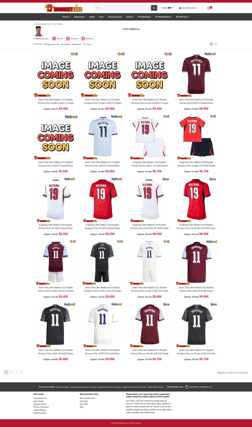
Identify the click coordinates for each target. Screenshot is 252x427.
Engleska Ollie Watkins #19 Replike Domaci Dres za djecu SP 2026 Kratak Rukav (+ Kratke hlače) (149, 164)
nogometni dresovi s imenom (134, 387)
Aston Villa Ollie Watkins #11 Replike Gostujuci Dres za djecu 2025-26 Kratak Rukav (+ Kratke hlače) (102, 289)
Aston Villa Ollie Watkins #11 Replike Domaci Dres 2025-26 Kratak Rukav (196, 289)
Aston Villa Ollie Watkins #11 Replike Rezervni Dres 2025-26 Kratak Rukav (102, 352)
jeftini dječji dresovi (156, 387)
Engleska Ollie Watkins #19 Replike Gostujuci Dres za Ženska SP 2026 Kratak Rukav (196, 227)
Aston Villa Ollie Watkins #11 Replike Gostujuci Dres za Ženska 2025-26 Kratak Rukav (196, 352)
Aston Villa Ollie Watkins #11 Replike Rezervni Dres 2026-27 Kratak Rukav (102, 164)
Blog (81, 407)
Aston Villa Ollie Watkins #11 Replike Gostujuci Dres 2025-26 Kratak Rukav (55, 352)
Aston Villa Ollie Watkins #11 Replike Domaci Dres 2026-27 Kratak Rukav (196, 101)
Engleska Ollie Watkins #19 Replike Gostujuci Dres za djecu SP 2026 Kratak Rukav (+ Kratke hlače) (196, 164)
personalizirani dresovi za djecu (84, 387)
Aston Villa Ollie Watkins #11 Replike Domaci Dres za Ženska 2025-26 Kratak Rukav (149, 352)
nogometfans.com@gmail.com (200, 387)
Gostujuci (74, 38)
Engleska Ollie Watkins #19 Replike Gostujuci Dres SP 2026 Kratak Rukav (102, 226)
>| (21, 372)
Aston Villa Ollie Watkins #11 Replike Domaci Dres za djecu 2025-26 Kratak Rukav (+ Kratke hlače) (55, 289)
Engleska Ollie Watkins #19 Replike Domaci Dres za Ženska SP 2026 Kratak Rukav (149, 227)
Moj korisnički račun (87, 398)
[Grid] (211, 44)
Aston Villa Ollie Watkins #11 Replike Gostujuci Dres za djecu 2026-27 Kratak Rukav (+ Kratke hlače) (102, 102)
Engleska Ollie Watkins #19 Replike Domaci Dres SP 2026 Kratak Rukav (56, 226)
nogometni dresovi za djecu (109, 387)
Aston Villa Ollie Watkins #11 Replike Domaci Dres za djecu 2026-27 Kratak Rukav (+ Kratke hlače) (55, 102)
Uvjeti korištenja (39, 410)
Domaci (60, 38)
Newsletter (84, 404)
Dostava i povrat (39, 404)
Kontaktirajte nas (39, 398)
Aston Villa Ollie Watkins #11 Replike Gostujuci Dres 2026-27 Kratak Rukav (55, 164)
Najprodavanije (53, 44)
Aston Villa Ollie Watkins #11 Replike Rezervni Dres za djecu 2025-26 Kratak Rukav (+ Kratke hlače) (149, 289)
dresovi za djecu (62, 387)
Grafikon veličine (39, 413)
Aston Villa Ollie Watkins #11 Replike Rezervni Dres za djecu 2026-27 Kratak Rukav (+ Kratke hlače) (149, 102)
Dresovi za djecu (135, 423)
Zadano (89, 44)
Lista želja (84, 401)
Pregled (67, 44)
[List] (216, 44)
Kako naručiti (38, 401)
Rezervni (89, 38)
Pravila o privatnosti (41, 407)
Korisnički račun (188, 8)
